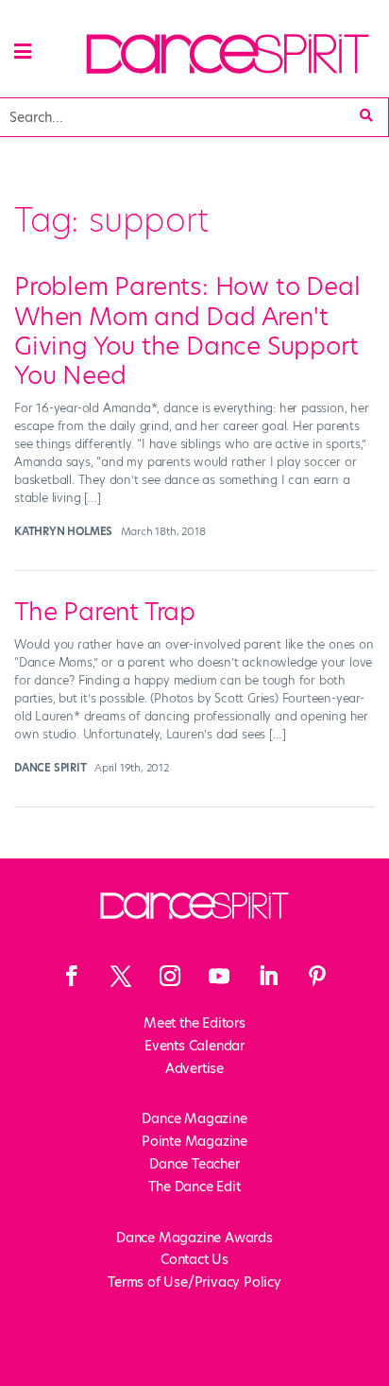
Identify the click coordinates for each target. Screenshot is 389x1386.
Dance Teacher (194, 1163)
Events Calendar (194, 1045)
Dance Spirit (50, 767)
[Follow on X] (121, 975)
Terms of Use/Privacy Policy (194, 1282)
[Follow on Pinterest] (317, 975)
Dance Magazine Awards (194, 1237)
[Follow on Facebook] (72, 975)
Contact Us (194, 1259)
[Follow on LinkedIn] (268, 975)
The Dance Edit (194, 1186)
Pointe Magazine (194, 1141)
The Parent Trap (104, 612)
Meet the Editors (194, 1023)
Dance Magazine (194, 1118)
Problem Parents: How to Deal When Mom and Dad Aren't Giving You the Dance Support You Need (187, 330)
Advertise (194, 1068)
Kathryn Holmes (63, 531)
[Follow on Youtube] (219, 975)
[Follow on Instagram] (170, 975)
